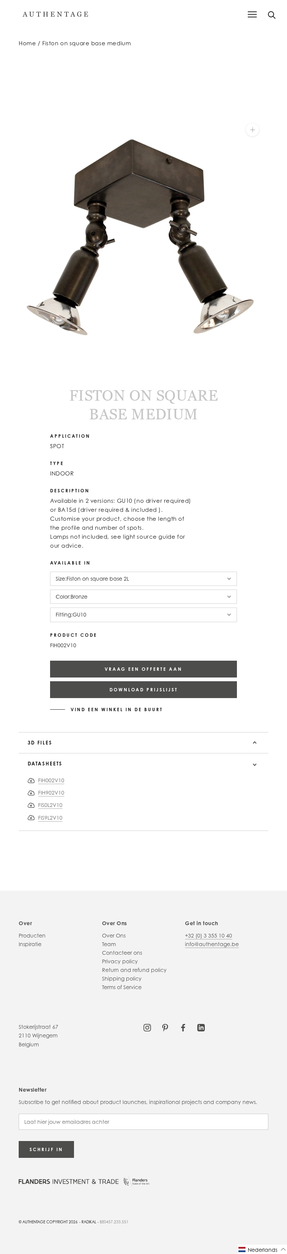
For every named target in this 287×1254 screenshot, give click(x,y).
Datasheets (45, 764)
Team (109, 944)
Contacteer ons (122, 952)
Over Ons (114, 935)
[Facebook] (183, 1026)
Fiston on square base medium (86, 43)
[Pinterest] (165, 1026)
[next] (27, 370)
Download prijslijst (143, 689)
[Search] (272, 14)
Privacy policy (120, 961)
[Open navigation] (252, 14)
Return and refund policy (134, 970)
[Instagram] (147, 1026)
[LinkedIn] (201, 1026)
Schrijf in (46, 1149)
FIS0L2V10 (50, 805)
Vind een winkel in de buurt (117, 709)
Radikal (88, 1222)
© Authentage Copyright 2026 (48, 1222)
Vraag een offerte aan (143, 669)
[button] (262, 1249)
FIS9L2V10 (50, 817)
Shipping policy (122, 978)
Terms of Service (122, 987)
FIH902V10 (51, 792)
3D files (40, 743)
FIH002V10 (51, 780)
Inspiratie (30, 944)
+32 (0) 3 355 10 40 (208, 935)
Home (27, 43)
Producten (32, 935)
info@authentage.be (212, 944)
